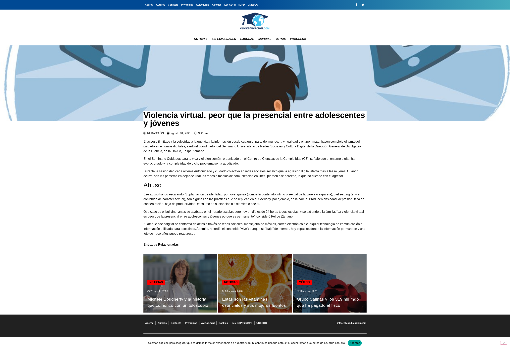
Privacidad (187, 4)
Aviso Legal (202, 4)
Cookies (217, 4)
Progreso (298, 38)
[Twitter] (363, 5)
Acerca (149, 4)
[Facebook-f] (356, 5)
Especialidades (224, 38)
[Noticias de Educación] (255, 21)
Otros (281, 38)
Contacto (173, 4)
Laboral (247, 38)
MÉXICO (304, 282)
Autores (160, 4)
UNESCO (253, 4)
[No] (503, 343)
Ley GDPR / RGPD (234, 4)
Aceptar (355, 342)
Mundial (264, 38)
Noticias (200, 38)
